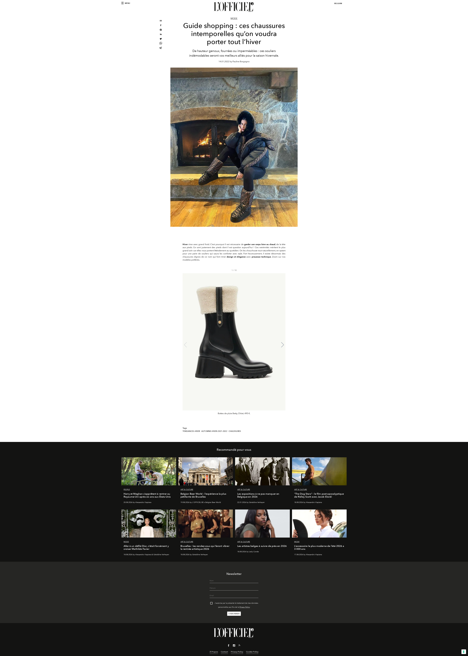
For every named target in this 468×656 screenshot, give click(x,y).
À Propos (214, 652)
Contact (224, 652)
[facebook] (161, 25)
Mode (234, 18)
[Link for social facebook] (228, 646)
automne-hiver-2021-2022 (214, 431)
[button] (282, 345)
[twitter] (161, 39)
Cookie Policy (252, 652)
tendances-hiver (191, 431)
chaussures (235, 431)
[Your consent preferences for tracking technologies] (463, 651)
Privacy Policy (244, 607)
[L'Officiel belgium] (234, 6)
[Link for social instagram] (234, 646)
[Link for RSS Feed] (239, 646)
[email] (161, 21)
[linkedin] (161, 34)
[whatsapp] (161, 43)
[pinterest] (161, 30)
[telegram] (161, 48)
